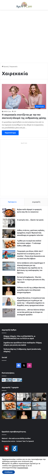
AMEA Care (7, 111)
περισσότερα (22, 468)
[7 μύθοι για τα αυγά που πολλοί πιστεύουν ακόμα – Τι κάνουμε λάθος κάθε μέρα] (8, 244)
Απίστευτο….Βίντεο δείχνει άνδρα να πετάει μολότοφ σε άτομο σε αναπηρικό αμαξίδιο (31, 312)
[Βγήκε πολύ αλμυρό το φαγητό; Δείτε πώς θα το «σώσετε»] (8, 212)
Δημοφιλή (36, 202)
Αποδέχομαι (8, 472)
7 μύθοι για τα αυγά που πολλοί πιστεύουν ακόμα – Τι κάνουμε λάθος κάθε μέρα (29, 243)
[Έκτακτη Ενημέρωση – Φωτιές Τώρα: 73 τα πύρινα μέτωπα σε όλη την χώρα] (8, 280)
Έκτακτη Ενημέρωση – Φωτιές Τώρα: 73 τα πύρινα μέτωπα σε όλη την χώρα (31, 279)
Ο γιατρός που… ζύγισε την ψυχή (30, 220)
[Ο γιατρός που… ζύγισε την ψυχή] (8, 223)
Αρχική (5, 66)
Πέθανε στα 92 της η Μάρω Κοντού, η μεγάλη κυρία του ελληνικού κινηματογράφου (31, 290)
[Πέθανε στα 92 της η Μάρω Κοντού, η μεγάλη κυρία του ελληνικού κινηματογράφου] (8, 290)
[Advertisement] (24, 36)
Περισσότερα (10, 133)
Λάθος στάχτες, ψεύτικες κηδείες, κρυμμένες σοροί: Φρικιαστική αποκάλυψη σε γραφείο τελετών (31, 232)
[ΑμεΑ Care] (24, 5)
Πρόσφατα (12, 202)
